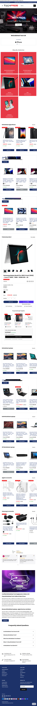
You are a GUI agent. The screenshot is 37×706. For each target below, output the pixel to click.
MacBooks (4, 612)
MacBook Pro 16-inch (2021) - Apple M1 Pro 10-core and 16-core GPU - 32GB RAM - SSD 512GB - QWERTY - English (21, 180)
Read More (5, 620)
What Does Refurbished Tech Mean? (11, 638)
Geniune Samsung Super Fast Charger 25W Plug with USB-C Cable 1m (21, 524)
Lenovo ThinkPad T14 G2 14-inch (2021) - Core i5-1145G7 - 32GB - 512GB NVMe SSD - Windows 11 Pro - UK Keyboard (8, 401)
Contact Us (22, 675)
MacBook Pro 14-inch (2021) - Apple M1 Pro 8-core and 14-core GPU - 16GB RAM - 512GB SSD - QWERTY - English (8, 180)
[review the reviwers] (16, 555)
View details (33, 237)
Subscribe (23, 689)
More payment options (26, 304)
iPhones (7, 612)
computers (16, 612)
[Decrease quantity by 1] (8, 298)
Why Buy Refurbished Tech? (9, 635)
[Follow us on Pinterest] (8, 696)
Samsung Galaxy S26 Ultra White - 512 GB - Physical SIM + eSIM (8, 141)
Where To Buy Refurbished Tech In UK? (12, 642)
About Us (22, 677)
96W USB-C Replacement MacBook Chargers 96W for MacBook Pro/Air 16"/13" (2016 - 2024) (8, 494)
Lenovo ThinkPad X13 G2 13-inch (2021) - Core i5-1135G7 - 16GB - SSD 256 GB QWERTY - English (21, 401)
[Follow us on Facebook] (2, 696)
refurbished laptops (25, 611)
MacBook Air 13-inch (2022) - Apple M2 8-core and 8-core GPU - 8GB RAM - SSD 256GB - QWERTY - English (21, 220)
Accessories (4, 675)
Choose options (8, 189)
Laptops (3, 670)
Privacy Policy (4, 682)
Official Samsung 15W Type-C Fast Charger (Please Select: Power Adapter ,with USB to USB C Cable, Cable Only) (8, 528)
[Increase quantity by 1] (15, 298)
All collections (22, 672)
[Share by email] (33, 281)
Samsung (5, 281)
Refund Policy (4, 683)
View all (33, 416)
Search (21, 670)
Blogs (21, 674)
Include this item (8, 326)
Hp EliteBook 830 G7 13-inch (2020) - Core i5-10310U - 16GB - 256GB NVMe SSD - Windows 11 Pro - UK (8, 464)
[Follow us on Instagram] (6, 696)
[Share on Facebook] (27, 281)
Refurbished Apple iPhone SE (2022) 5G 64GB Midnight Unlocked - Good (21, 141)
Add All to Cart (18, 336)
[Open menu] (2, 5)
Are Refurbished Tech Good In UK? (11, 631)
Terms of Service (5, 686)
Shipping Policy (5, 685)
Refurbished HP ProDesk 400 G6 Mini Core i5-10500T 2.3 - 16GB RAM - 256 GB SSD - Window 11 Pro (21, 464)
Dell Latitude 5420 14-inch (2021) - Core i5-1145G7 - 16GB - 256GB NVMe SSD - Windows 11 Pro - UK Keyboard (8, 365)
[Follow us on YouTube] (10, 696)
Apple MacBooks (5, 669)
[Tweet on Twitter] (31, 281)
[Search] (34, 6)
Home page (22, 669)
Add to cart (9, 150)
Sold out (21, 189)
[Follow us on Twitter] (4, 696)
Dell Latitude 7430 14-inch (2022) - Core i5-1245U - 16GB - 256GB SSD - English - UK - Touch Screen (8, 434)
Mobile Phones (4, 674)
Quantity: (5, 298)
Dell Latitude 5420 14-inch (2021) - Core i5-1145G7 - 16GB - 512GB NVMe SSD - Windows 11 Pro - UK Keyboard (21, 365)
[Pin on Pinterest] (29, 281)
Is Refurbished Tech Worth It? (10, 645)
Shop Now (18, 24)
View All (33, 124)
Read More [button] (21, 562)
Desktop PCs (4, 672)
